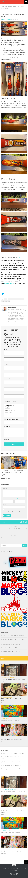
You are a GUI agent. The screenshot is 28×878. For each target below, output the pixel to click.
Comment (5, 488)
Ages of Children (8, 393)
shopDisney (9, 697)
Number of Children (9, 386)
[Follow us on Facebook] (21, 522)
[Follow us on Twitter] (26, 522)
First (5, 355)
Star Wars (12, 677)
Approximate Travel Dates (11, 419)
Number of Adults (9, 379)
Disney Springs (12, 6)
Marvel (3, 301)
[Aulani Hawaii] (14, 412)
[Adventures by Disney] (14, 410)
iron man (15, 299)
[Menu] (26, 2)
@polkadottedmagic (9, 283)
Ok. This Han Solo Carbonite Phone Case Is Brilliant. (14, 635)
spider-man (7, 301)
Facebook (5, 281)
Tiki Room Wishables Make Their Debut (11, 644)
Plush (8, 718)
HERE (19, 257)
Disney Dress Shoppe (5, 738)
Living (2, 677)
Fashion (12, 738)
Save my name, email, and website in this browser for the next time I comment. (13, 510)
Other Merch (4, 8)
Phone (6, 372)
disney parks (10, 299)
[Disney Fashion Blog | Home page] (4, 2)
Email (6, 365)
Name (6, 349)
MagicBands (21, 299)
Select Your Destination (10, 400)
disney (6, 299)
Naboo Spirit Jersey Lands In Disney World (12, 651)
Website (4, 504)
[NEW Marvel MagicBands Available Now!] (14, 28)
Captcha (6, 439)
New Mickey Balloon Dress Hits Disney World (12, 647)
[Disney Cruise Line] (14, 407)
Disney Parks (4, 6)
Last (5, 361)
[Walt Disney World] (14, 405)
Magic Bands (20, 6)
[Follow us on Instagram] (23, 522)
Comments (7, 426)
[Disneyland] (14, 409)
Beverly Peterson (6, 19)
